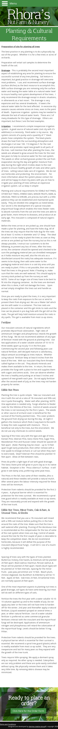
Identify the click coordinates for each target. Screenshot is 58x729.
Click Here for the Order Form (28, 710)
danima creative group (37, 726)
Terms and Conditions (8, 724)
